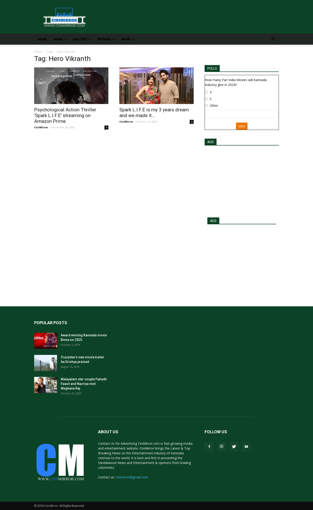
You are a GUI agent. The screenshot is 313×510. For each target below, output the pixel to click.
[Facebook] (209, 446)
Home (42, 39)
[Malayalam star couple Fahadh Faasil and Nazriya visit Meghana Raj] (45, 385)
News (58, 39)
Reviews (104, 39)
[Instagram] (221, 446)
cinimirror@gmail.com (132, 477)
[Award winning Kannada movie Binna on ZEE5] (45, 341)
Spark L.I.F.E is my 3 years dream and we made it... (154, 112)
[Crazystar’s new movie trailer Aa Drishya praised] (45, 363)
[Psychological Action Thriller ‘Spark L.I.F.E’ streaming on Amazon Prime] (71, 85)
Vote (241, 126)
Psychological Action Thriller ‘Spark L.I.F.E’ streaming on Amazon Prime (65, 115)
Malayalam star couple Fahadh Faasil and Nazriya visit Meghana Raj (84, 383)
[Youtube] (246, 446)
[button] (273, 39)
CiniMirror (41, 127)
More (126, 39)
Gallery (80, 39)
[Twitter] (234, 446)
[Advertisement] (242, 180)
